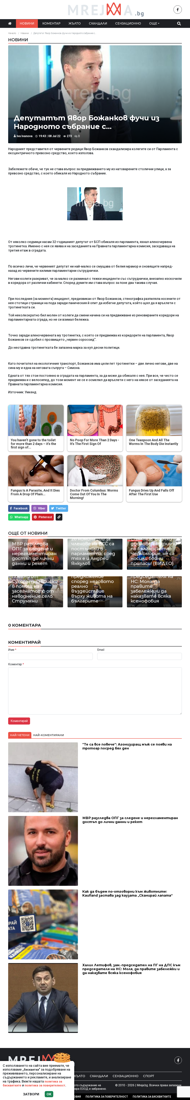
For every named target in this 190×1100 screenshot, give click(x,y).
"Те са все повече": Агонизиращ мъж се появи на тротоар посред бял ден (127, 746)
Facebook (21, 508)
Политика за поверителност (107, 1096)
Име (12, 649)
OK (49, 1094)
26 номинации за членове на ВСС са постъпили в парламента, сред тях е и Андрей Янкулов (93, 551)
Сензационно (128, 23)
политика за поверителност (45, 1085)
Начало (12, 33)
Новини (27, 23)
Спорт (148, 1076)
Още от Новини (28, 533)
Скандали (98, 23)
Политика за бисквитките (152, 1096)
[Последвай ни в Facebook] (177, 9)
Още (153, 23)
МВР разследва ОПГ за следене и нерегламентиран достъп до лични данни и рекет (34, 553)
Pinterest (45, 517)
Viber (41, 508)
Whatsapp (21, 517)
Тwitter (61, 508)
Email (100, 649)
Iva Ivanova (24, 136)
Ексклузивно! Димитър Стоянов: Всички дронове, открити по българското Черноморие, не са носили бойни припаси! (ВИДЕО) (154, 546)
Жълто (75, 23)
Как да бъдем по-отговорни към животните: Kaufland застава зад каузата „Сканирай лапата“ (127, 893)
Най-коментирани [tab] (48, 735)
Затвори (31, 1094)
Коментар (51, 23)
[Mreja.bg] (41, 1060)
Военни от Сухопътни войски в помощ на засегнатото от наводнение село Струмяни (35, 588)
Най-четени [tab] (20, 735)
